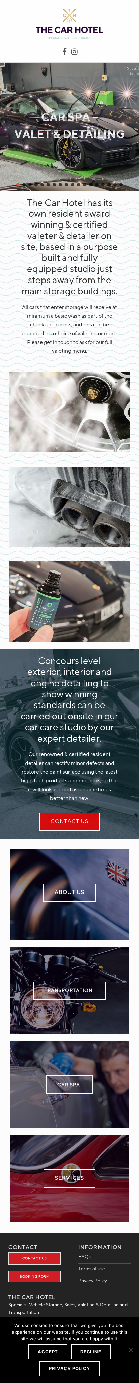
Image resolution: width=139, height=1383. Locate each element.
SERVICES (69, 1178)
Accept (48, 1351)
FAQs (84, 1257)
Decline (90, 1351)
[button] (18, 184)
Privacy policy (69, 1368)
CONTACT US (69, 821)
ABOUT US (69, 892)
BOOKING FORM (35, 1276)
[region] (69, 127)
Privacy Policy (92, 1281)
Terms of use (91, 1269)
